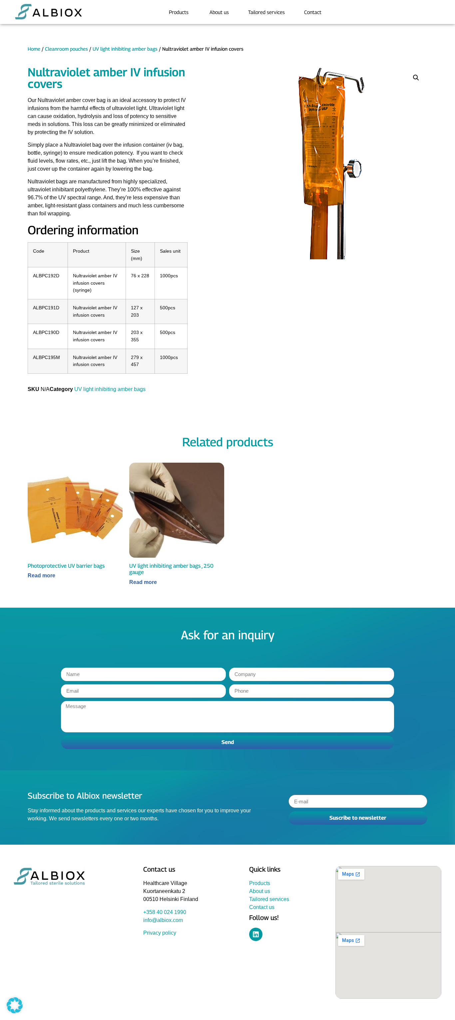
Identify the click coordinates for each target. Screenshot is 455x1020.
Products (259, 883)
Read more (41, 575)
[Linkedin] (255, 934)
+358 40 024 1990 (164, 912)
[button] (416, 78)
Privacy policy (159, 933)
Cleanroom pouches (66, 49)
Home (34, 49)
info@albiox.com (163, 920)
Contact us (261, 907)
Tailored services (269, 899)
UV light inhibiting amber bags (125, 49)
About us (259, 891)
